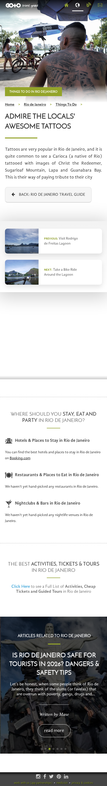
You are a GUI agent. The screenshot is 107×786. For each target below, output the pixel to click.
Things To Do (66, 105)
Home (9, 105)
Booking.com (20, 458)
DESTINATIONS (77, 5)
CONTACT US (100, 5)
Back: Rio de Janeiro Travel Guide (50, 195)
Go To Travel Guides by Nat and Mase (22, 5)
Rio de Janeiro (35, 105)
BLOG (89, 5)
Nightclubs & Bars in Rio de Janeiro (47, 503)
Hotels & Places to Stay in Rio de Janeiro (52, 441)
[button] (42, 749)
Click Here (20, 587)
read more (53, 730)
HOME (66, 5)
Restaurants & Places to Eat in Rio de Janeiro (57, 475)
